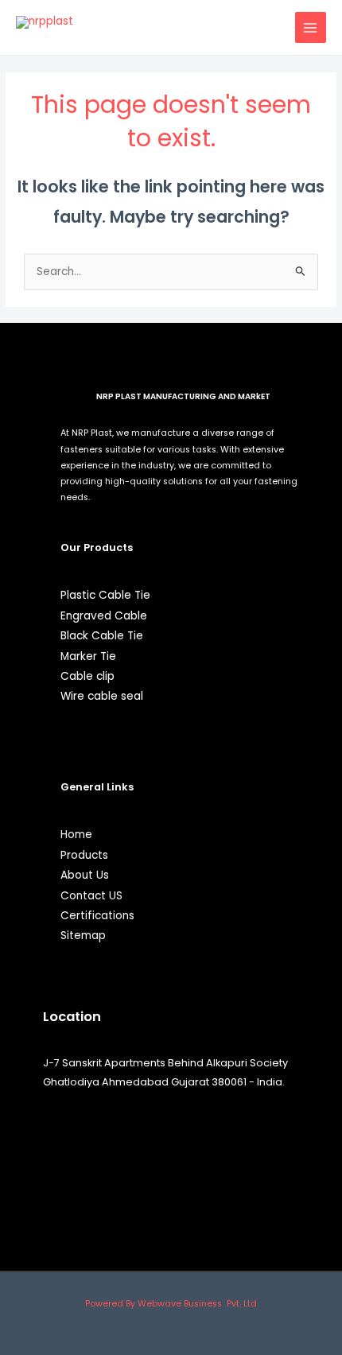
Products (84, 855)
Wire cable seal (101, 696)
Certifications (97, 915)
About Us (84, 875)
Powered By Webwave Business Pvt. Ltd (171, 1304)
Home (76, 834)
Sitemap (83, 935)
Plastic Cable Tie (105, 595)
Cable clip (87, 676)
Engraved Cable (103, 615)
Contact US (91, 895)
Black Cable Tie (101, 635)
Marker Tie (88, 656)
